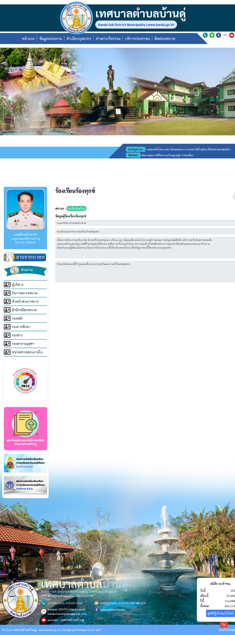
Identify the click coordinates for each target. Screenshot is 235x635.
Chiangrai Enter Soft (88, 630)
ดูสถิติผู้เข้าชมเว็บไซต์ (220, 613)
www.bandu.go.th (49, 630)
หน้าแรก (28, 38)
